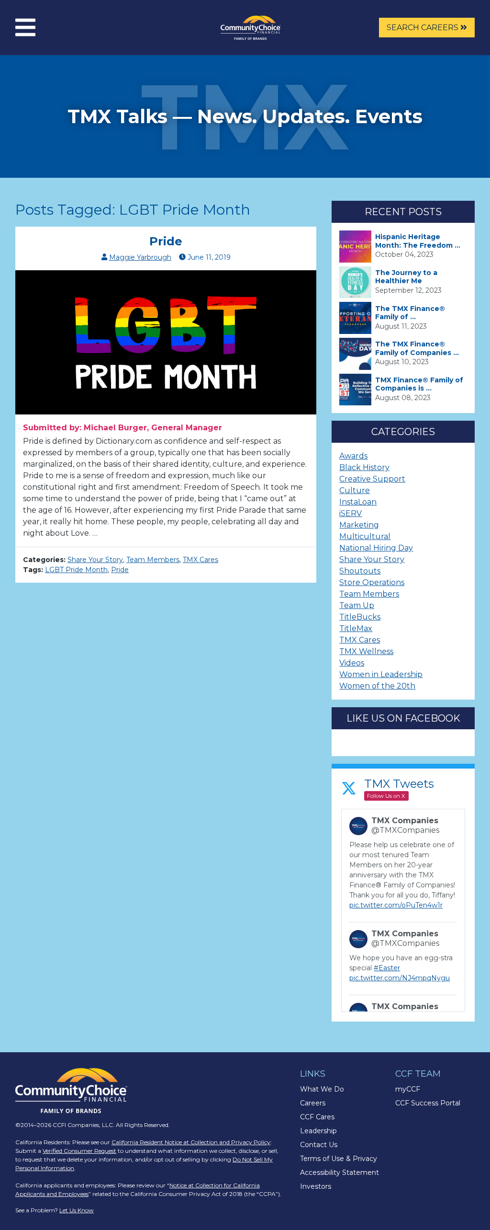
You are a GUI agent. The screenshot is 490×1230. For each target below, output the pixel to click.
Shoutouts (359, 570)
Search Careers (423, 27)
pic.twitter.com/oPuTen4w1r (396, 905)
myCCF (407, 1089)
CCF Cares (317, 1117)
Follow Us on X (386, 796)
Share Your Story (95, 559)
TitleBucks (359, 616)
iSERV (350, 513)
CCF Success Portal (427, 1103)
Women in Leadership (381, 674)
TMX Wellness (366, 651)
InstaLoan (358, 501)
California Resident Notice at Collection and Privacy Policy (190, 1142)
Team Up (356, 605)
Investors (315, 1186)
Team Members (152, 559)
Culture (354, 490)
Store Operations (371, 582)
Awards (353, 455)
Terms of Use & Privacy (338, 1158)
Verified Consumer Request (79, 1150)
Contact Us (318, 1144)
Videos (351, 662)
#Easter (387, 968)
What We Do (322, 1089)
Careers (312, 1103)
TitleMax (355, 628)
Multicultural (364, 536)
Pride (165, 241)
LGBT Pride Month (76, 569)
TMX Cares (200, 559)
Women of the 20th (377, 685)
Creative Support (372, 478)
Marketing (359, 524)
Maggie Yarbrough (140, 257)
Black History (364, 467)
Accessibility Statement (339, 1172)
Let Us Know (76, 1210)
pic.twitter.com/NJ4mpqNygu (399, 978)
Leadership (318, 1131)
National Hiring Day (376, 547)
